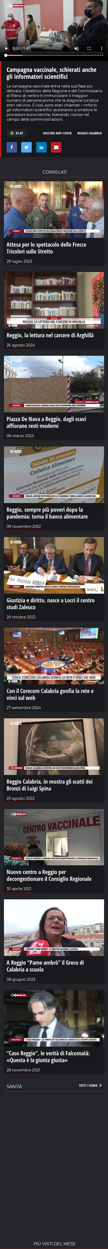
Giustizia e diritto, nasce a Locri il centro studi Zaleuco (51, 603)
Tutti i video (88, 1085)
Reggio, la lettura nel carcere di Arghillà (50, 335)
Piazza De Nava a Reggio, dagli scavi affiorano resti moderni (46, 422)
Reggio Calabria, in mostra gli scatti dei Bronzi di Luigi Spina (50, 784)
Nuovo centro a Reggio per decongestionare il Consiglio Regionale (49, 875)
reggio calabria (90, 133)
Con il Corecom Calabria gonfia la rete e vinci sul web (50, 694)
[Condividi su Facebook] (11, 148)
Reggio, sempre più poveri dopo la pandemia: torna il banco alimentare (47, 512)
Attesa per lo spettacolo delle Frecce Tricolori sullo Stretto (46, 247)
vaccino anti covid (57, 133)
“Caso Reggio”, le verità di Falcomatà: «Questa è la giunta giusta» (48, 1056)
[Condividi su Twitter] (26, 148)
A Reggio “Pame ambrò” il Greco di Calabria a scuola (45, 965)
